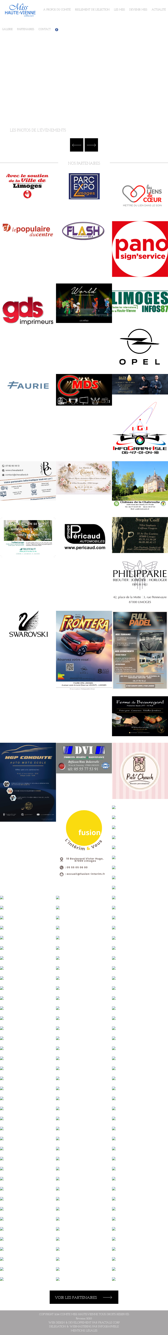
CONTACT (44, 29)
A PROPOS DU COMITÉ (57, 10)
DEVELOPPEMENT (79, 1322)
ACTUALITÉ (159, 10)
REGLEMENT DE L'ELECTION (92, 10)
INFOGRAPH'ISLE (108, 1326)
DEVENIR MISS (138, 10)
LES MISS (119, 10)
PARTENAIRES (25, 29)
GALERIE (7, 29)
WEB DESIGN (56, 1322)
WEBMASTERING (80, 1326)
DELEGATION (57, 1326)
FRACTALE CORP (109, 1322)
